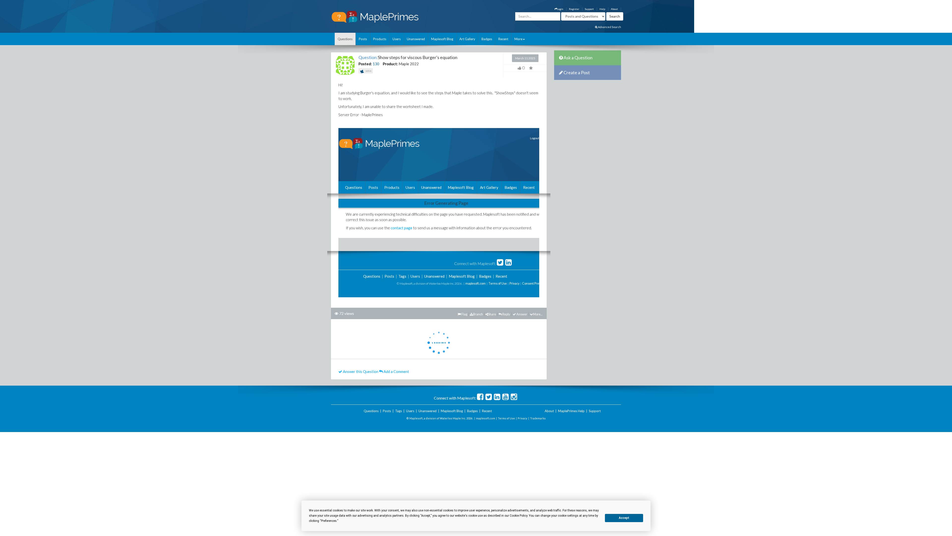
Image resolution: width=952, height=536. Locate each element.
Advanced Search (609, 27)
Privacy (514, 283)
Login (560, 8)
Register (574, 8)
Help (602, 8)
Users (396, 39)
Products (379, 39)
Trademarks (538, 418)
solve (368, 70)
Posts (363, 39)
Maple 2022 (409, 64)
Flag (464, 314)
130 (376, 64)
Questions (345, 39)
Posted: (365, 64)
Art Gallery (467, 39)
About (614, 8)
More (518, 39)
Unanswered (416, 39)
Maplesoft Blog (442, 39)
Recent (503, 39)
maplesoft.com (475, 283)
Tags (402, 276)
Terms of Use (497, 283)
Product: (390, 64)
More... (538, 314)
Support (589, 8)
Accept (624, 518)
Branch (478, 314)
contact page (401, 228)
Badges (486, 39)
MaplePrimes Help (571, 411)
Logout (534, 138)
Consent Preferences (536, 283)
